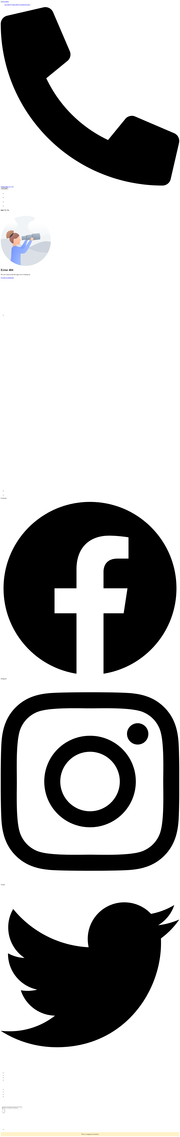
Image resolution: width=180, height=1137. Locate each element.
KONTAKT (26, 5)
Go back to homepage (7, 278)
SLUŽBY (7, 5)
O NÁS (20, 5)
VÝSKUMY (14, 5)
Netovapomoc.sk (47, 1126)
